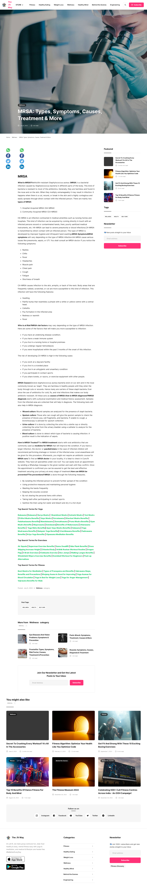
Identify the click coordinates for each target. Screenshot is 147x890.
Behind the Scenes (99, 5)
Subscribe (137, 5)
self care (42, 607)
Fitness (32, 5)
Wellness (70, 5)
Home (8, 137)
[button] (19, 5)
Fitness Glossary (117, 866)
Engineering (115, 5)
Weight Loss (59, 5)
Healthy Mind (83, 5)
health (34, 607)
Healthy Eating (44, 5)
